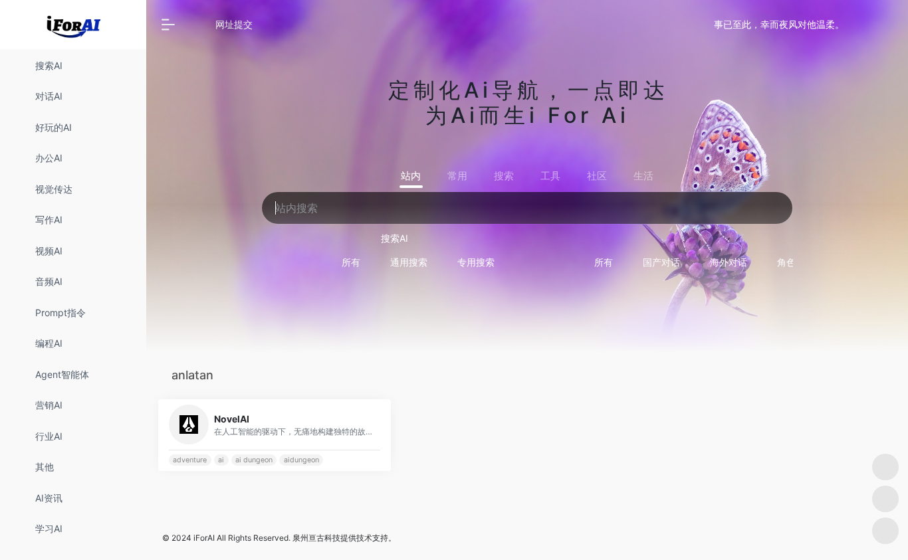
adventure (190, 460)
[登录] (865, 25)
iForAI (204, 538)
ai (221, 460)
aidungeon (301, 460)
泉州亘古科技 (316, 538)
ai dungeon (254, 460)
